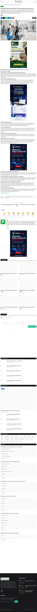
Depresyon (33, 436)
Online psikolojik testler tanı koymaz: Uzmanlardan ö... (11, 410)
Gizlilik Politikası (33, 609)
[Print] (33, 18)
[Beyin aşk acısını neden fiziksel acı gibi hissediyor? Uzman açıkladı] (3, 430)
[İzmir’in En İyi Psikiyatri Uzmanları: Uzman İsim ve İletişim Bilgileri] (3, 367)
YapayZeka (2, 441)
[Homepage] (18, 1)
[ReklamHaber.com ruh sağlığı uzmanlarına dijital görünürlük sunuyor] (3, 425)
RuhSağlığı (11, 436)
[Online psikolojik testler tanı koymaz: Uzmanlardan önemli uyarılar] (18, 399)
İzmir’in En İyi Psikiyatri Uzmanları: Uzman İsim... (14, 365)
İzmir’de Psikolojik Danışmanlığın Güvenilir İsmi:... (14, 375)
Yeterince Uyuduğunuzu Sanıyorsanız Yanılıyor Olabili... (9, 291)
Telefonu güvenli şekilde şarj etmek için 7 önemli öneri (9, 205)
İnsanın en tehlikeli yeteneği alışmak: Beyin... (14, 414)
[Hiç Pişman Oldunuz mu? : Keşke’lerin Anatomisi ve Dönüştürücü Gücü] (21, 592)
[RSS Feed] (7, 228)
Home (1, 4)
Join (16, 601)
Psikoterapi (16, 436)
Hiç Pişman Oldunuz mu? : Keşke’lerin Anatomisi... (29, 591)
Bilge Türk (8, 415)
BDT (20, 436)
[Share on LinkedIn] (8, 18)
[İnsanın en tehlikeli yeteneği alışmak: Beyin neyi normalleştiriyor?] (3, 415)
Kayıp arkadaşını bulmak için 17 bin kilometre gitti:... (9, 274)
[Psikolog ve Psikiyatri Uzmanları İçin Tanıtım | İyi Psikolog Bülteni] (21, 587)
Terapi (29, 436)
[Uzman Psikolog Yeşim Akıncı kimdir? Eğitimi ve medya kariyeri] (3, 382)
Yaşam (4, 4)
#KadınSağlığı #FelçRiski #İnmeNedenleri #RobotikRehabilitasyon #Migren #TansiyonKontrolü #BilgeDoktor (18, 197)
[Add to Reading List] (35, 18)
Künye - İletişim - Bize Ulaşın (29, 580)
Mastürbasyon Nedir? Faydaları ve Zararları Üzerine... (15, 360)
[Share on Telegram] (11, 18)
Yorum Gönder (31, 326)
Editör (7, 220)
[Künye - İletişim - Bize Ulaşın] (21, 582)
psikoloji (2, 436)
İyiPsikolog (24, 436)
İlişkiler (7, 441)
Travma (20, 441)
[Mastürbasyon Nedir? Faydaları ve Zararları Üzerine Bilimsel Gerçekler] (3, 362)
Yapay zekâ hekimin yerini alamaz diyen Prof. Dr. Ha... (27, 308)
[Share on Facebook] (2, 18)
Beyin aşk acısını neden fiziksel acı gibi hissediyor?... (15, 428)
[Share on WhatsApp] (6, 18)
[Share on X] (4, 18)
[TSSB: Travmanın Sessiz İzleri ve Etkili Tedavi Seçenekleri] (3, 372)
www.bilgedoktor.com (5, 192)
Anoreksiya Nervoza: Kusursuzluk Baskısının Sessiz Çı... (27, 291)
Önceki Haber (15, 202)
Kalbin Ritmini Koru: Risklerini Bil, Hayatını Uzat (27, 273)
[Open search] (35, 1)
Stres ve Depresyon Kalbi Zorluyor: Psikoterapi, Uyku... (9, 308)
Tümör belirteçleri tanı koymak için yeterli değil (27, 204)
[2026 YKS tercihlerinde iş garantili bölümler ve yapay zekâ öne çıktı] (3, 420)
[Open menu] (1, 1)
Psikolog (16, 441)
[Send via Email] (13, 18)
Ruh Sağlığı (7, 436)
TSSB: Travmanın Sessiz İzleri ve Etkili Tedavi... (14, 370)
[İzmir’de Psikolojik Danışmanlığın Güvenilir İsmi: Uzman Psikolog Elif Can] (3, 377)
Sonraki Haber (21, 202)
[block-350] (18, 55)
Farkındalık (11, 441)
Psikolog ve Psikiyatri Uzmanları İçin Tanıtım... (30, 586)
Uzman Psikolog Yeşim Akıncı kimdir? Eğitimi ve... (14, 380)
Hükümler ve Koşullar (26, 609)
